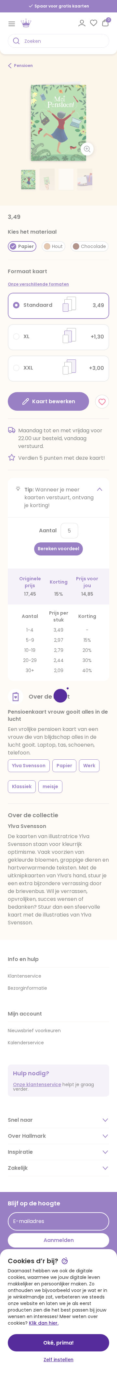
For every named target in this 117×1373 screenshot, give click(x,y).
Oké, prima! (58, 1343)
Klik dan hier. (43, 1323)
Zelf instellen (58, 1360)
